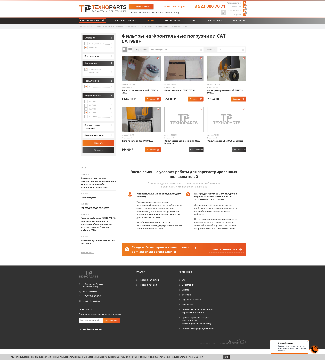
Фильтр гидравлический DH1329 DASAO (224, 91)
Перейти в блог (87, 253)
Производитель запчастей (92, 127)
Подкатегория (91, 56)
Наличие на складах (94, 135)
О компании (172, 20)
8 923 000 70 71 (210, 6)
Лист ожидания (237, 10)
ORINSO (211, 343)
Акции (150, 20)
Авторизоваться (234, 3)
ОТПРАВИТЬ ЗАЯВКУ (141, 6)
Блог (193, 20)
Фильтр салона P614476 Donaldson (225, 141)
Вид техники (90, 63)
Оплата (185, 289)
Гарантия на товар (191, 299)
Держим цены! (88, 197)
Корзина (240, 14)
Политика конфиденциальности (198, 328)
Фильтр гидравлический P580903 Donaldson (182, 142)
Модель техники (92, 95)
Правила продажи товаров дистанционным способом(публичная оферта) (196, 320)
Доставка (186, 294)
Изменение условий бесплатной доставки (98, 242)
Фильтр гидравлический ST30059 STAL (140, 91)
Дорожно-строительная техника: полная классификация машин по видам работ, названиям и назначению (98, 183)
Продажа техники (125, 20)
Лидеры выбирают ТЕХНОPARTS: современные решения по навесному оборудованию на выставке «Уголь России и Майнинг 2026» (98, 224)
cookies (30, 356)
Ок (226, 356)
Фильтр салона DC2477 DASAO (137, 141)
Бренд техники (91, 80)
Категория (89, 37)
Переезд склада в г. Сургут (95, 207)
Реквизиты (187, 304)
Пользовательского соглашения (187, 356)
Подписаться (111, 320)
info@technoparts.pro (174, 6)
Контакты (239, 20)
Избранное (239, 6)
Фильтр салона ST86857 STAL (179, 90)
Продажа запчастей (149, 279)
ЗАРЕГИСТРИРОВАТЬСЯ (224, 249)
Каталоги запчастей (92, 20)
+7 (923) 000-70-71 (93, 296)
